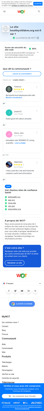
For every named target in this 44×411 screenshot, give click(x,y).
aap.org (11, 200)
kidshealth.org (14, 197)
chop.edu (12, 203)
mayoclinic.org (14, 209)
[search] (39, 11)
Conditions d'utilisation (34, 407)
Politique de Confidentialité (22, 408)
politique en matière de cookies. (22, 5)
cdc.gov (11, 206)
